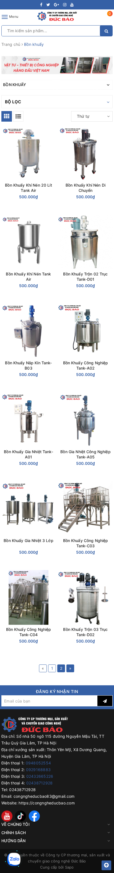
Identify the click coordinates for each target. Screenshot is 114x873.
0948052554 (38, 763)
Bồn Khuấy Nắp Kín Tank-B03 (28, 365)
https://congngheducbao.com (47, 803)
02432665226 (39, 776)
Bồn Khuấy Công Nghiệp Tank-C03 (85, 543)
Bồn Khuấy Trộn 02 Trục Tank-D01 (85, 277)
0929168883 (38, 769)
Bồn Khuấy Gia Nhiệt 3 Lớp (28, 540)
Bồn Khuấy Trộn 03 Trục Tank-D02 (85, 632)
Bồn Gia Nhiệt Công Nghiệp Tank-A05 (85, 454)
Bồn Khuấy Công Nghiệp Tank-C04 (28, 632)
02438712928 (39, 783)
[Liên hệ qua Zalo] (14, 859)
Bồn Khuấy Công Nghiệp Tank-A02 (85, 365)
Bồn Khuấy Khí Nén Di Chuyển (85, 188)
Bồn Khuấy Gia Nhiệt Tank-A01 (28, 454)
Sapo (69, 867)
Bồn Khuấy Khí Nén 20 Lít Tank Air (28, 188)
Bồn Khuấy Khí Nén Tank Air (28, 277)
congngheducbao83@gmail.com (44, 796)
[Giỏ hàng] (106, 18)
